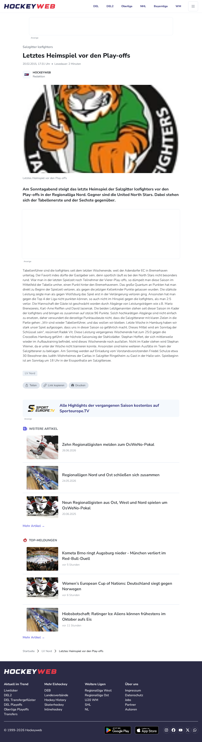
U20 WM (91, 700)
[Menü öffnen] (193, 6)
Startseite (29, 651)
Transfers (11, 714)
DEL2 (8, 695)
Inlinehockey (53, 709)
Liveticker (11, 690)
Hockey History (55, 700)
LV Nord (47, 651)
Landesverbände (56, 695)
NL (87, 709)
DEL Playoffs (13, 705)
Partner (130, 705)
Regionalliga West (98, 690)
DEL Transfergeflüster (20, 700)
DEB (47, 690)
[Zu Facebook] (173, 730)
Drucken (80, 385)
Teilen (33, 385)
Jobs (128, 700)
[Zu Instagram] (166, 730)
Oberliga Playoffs (16, 709)
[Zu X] (188, 730)
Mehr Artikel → (34, 526)
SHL (88, 705)
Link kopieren (56, 385)
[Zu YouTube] (181, 730)
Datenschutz (134, 695)
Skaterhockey (54, 705)
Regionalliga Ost (97, 695)
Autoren (131, 709)
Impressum (133, 690)
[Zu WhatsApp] (195, 730)
